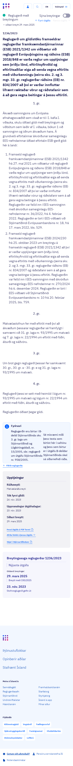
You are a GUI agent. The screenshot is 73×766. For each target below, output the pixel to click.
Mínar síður (44, 704)
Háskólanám (9, 704)
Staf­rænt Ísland (14, 667)
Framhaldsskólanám (49, 687)
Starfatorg (44, 691)
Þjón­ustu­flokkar (14, 650)
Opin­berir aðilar (14, 659)
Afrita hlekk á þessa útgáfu (19, 535)
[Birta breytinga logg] (36, 601)
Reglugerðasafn (11, 691)
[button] (28, 6)
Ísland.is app (45, 699)
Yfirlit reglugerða (14, 465)
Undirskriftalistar (11, 699)
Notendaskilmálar (16, 760)
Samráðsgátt (9, 687)
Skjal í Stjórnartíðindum (18, 542)
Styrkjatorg (44, 695)
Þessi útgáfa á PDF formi (18, 529)
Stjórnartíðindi (10, 695)
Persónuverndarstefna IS (49, 753)
